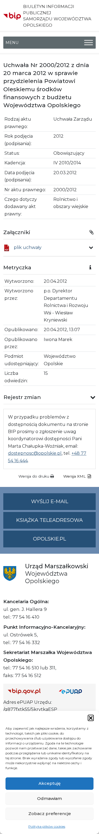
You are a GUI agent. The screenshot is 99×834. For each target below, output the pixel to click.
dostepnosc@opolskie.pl (35, 453)
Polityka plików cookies (46, 826)
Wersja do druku (34, 476)
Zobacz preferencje (49, 813)
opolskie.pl (49, 539)
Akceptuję (49, 783)
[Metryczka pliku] (91, 247)
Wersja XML (75, 476)
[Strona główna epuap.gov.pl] (75, 691)
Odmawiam (49, 798)
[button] (91, 718)
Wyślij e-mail (63, 504)
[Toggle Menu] (88, 42)
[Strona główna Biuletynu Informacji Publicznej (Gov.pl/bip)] (28, 691)
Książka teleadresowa (49, 520)
